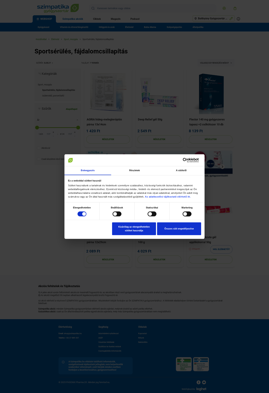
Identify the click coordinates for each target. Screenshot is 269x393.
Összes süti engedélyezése (179, 228)
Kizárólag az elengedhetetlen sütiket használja (134, 229)
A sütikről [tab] (181, 170)
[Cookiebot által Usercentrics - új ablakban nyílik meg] (187, 160)
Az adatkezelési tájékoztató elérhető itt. (168, 196)
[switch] (117, 213)
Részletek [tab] (134, 170)
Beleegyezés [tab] (88, 170)
